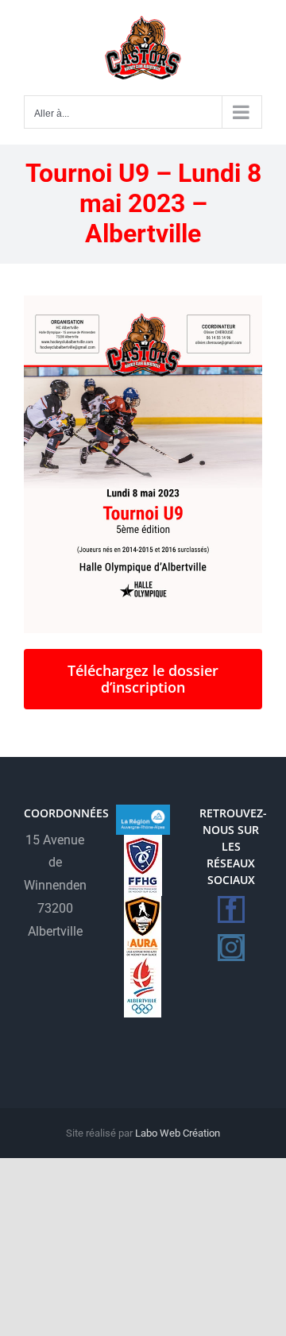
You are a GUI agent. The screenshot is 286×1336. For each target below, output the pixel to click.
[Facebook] (231, 909)
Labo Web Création (177, 1133)
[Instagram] (231, 947)
